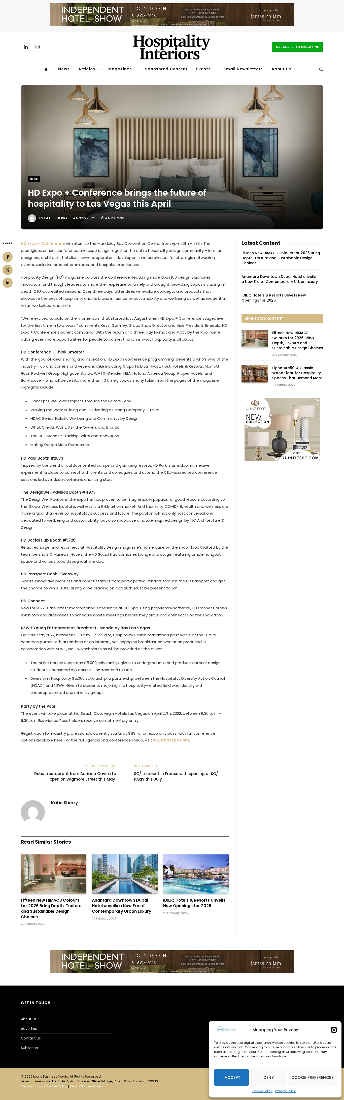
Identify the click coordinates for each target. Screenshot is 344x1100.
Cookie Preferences (312, 1077)
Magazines (120, 69)
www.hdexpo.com (171, 740)
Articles (86, 69)
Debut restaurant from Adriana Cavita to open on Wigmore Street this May (75, 776)
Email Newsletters (243, 69)
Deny (269, 1077)
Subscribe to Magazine (297, 47)
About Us (281, 69)
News (64, 69)
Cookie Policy (262, 1091)
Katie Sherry (55, 218)
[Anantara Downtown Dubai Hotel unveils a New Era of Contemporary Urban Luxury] (124, 874)
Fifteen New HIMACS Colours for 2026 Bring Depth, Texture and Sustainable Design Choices (51, 908)
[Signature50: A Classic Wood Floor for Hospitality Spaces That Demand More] (255, 373)
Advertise (29, 1028)
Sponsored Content (166, 69)
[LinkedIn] (8, 283)
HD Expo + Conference (43, 243)
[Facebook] (8, 257)
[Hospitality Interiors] (172, 47)
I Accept (231, 1077)
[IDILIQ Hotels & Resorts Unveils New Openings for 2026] (196, 874)
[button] (333, 1029)
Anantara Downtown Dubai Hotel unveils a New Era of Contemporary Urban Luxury (121, 906)
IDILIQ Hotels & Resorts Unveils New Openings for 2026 (194, 903)
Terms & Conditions (86, 1086)
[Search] (320, 69)
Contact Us (31, 1038)
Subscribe (29, 1047)
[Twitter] (8, 270)
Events (203, 69)
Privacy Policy (285, 1091)
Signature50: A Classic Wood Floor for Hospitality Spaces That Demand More (297, 372)
